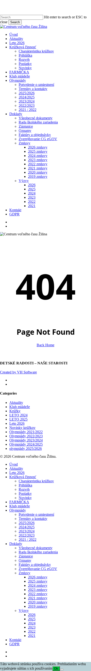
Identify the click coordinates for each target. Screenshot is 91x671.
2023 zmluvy (37, 590)
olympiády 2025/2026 (25, 449)
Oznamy (25, 560)
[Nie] (62, 669)
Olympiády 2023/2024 (26, 440)
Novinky (25, 498)
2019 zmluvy (37, 606)
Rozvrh (24, 489)
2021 (31, 636)
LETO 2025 (18, 419)
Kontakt (15, 640)
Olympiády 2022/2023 (26, 436)
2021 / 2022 (27, 539)
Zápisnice (26, 556)
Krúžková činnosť (22, 477)
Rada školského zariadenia (38, 552)
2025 (31, 619)
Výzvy (24, 611)
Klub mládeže (19, 407)
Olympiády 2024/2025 (26, 444)
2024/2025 (27, 527)
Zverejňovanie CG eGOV (38, 569)
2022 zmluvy (37, 594)
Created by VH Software (18, 372)
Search (15, 22)
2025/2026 (27, 523)
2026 (31, 615)
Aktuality (16, 403)
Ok (56, 668)
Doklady (15, 544)
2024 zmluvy (37, 585)
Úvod (13, 464)
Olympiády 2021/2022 (26, 432)
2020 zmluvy (37, 602)
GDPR (14, 644)
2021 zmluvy (37, 598)
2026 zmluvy (37, 577)
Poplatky (25, 494)
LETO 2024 (18, 415)
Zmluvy (24, 573)
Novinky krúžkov (22, 428)
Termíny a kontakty (33, 519)
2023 (31, 627)
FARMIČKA (19, 502)
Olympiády (17, 510)
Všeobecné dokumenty (35, 548)
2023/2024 (27, 531)
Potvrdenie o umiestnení (36, 514)
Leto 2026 (16, 423)
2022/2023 (27, 535)
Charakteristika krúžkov (36, 481)
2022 (31, 631)
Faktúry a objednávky (35, 565)
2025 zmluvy (37, 581)
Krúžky (15, 411)
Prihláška (25, 485)
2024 (31, 623)
